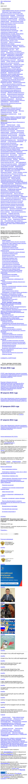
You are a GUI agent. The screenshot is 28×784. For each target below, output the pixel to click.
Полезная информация (7, 539)
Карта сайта (8, 745)
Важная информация (6, 122)
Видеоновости (21, 122)
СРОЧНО (3, 516)
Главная (3, 124)
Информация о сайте (6, 744)
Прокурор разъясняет (14, 72)
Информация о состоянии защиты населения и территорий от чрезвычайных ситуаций (12, 54)
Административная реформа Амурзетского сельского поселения (12, 46)
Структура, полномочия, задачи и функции (13, 252)
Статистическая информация (15, 141)
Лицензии (14, 745)
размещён (3, 778)
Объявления (4, 123)
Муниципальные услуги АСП (12, 170)
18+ (2, 2)
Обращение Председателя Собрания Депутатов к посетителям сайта (11, 110)
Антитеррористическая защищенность (12, 336)
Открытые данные (7, 354)
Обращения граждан (7, 300)
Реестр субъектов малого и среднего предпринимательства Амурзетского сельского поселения (13, 85)
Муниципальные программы (16, 39)
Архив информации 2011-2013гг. (9, 436)
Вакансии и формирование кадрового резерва (14, 286)
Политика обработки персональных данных (12, 743)
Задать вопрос (10, 222)
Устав (19, 114)
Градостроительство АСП (9, 287)
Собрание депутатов (19, 78)
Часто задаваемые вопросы (9, 469)
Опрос (2, 119)
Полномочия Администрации (10, 253)
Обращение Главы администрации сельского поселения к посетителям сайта (13, 128)
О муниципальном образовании (10, 262)
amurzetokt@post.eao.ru (7, 723)
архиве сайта (15, 768)
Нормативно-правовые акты (9, 258)
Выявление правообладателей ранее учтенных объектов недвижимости (13, 100)
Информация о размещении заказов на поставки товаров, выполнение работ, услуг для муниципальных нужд (12, 57)
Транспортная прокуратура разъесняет (12, 352)
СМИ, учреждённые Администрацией (12, 266)
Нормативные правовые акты (10, 475)
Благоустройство (14, 101)
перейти (3, 547)
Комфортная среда (12, 86)
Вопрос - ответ (21, 118)
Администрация (5, 8)
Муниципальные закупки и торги (10, 276)
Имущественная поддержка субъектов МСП (14, 343)
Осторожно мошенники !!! (9, 346)
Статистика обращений (10, 119)
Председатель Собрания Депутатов (11, 108)
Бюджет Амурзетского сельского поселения (13, 256)
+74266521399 (4, 724)
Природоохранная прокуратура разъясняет (13, 342)
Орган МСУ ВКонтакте (6, 725)
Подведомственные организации (11, 264)
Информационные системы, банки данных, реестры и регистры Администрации (12, 34)
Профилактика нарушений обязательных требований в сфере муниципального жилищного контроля (12, 81)
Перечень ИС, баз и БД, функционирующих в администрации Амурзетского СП (12, 66)
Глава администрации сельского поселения (13, 10)
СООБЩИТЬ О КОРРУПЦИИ (8, 358)
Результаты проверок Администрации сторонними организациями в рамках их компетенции (11, 38)
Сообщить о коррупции (15, 116)
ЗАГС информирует (20, 162)
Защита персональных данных (10, 290)
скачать (3, 450)
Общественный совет (8, 305)
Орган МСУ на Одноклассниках (17, 724)
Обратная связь (5, 116)
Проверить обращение (11, 118)
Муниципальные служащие (9, 246)
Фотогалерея (13, 154)
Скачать (21, 414)
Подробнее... (4, 530)
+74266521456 (17, 723)
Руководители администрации (10, 247)
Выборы (15, 46)
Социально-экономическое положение (15, 198)
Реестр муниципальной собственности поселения (11, 92)
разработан (7, 777)
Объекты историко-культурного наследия (13, 340)
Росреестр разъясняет (19, 82)
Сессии (15, 112)
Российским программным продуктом (11, 774)
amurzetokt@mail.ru (9, 442)
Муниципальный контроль (17, 97)
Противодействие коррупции (10, 259)
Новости (14, 122)
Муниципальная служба (16, 21)
